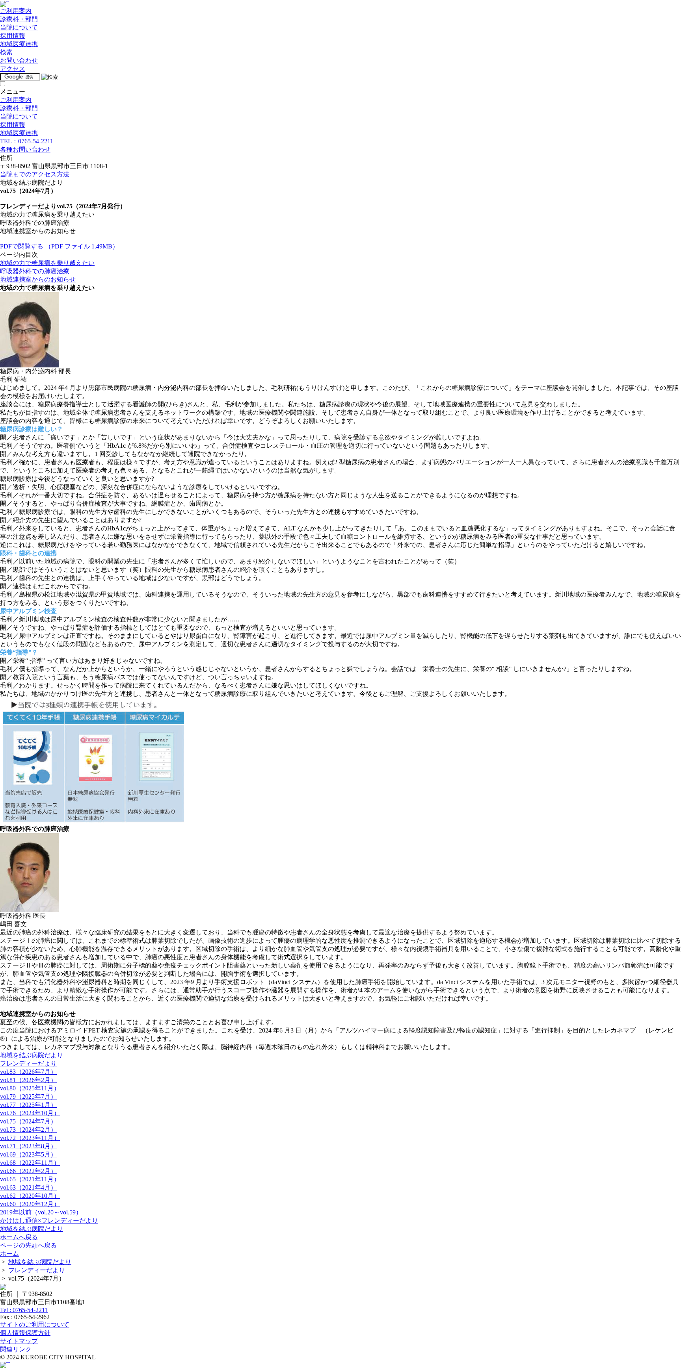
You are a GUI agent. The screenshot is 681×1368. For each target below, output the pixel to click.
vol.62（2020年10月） (30, 1195)
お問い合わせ (19, 60)
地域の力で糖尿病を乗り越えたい (47, 263)
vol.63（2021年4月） (28, 1187)
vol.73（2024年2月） (28, 1129)
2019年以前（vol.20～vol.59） (41, 1212)
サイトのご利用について (34, 1324)
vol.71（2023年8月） (28, 1146)
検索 (6, 52)
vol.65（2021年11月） (30, 1179)
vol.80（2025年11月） (30, 1088)
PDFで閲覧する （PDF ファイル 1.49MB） (59, 246)
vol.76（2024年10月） (30, 1113)
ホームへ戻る (19, 1237)
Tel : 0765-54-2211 (24, 1310)
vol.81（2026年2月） (28, 1080)
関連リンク (16, 1349)
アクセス (12, 68)
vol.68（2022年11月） (30, 1162)
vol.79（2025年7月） (28, 1096)
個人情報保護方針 (25, 1332)
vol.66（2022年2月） (28, 1171)
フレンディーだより (28, 1063)
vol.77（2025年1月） (28, 1104)
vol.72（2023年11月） (30, 1137)
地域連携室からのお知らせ (38, 279)
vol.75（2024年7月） (28, 1121)
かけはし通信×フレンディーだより (49, 1220)
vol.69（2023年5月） (28, 1154)
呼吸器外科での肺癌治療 (34, 271)
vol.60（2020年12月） (30, 1204)
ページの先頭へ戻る (28, 1245)
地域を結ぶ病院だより (31, 1055)
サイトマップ (19, 1341)
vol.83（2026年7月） (28, 1071)
